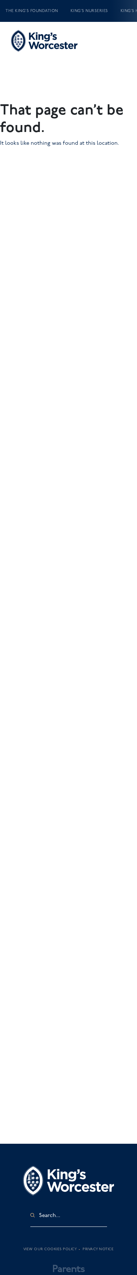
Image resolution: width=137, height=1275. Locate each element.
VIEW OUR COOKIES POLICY (50, 1249)
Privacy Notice (98, 1249)
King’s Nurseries (89, 10)
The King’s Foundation (31, 10)
